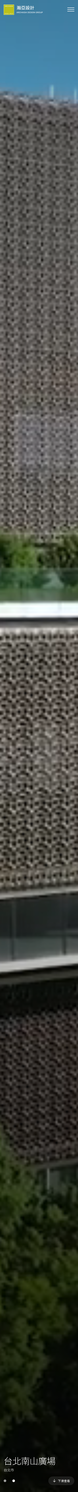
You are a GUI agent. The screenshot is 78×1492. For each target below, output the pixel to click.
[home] (23, 10)
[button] (5, 1480)
